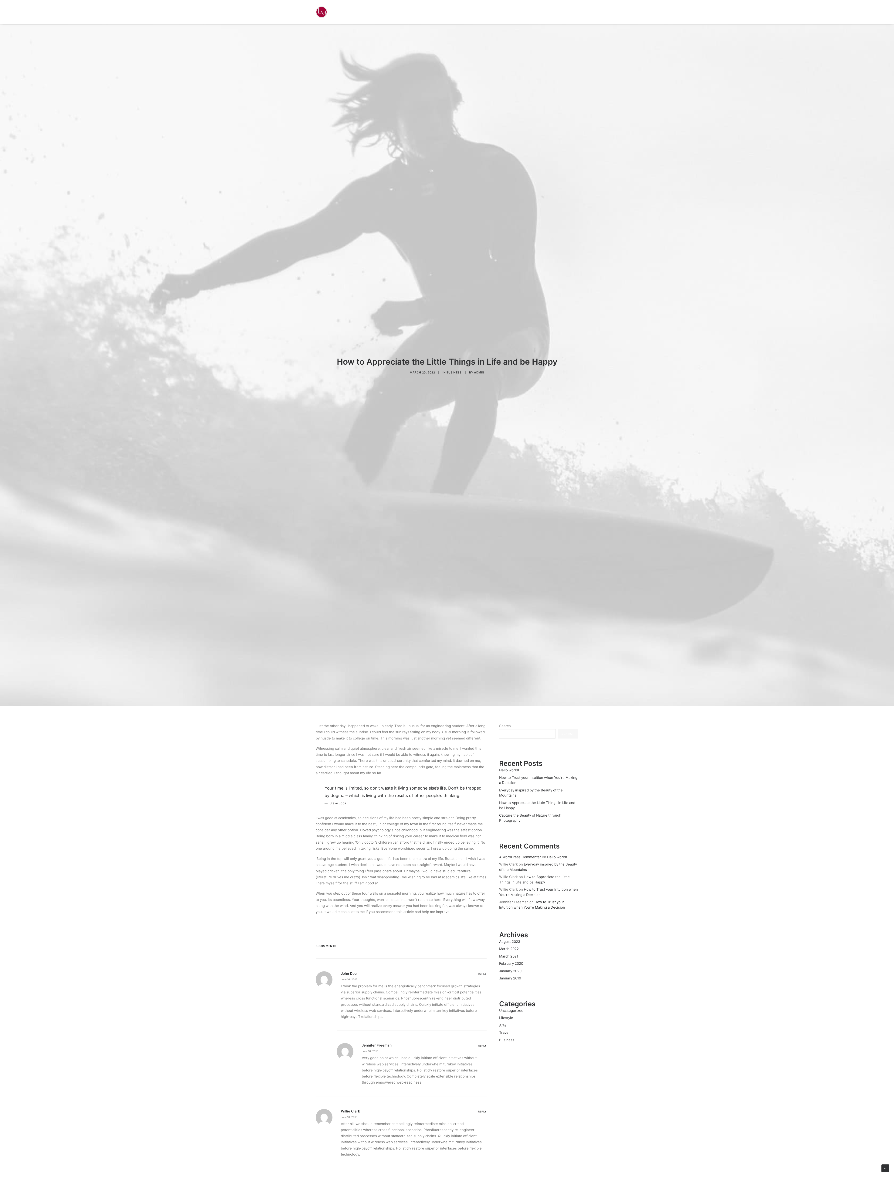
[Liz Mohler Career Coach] (321, 12)
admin (479, 372)
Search (505, 726)
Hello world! (557, 857)
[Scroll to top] (885, 1168)
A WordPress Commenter (520, 857)
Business (454, 372)
